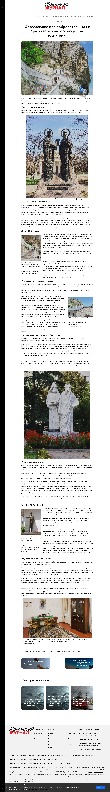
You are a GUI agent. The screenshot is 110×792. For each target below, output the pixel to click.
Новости (32, 16)
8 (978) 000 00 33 (99, 743)
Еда (49, 745)
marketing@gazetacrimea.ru (88, 745)
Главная (25, 16)
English (70, 745)
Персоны (51, 742)
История (51, 739)
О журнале (38, 733)
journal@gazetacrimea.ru (92, 749)
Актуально (40, 16)
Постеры (71, 742)
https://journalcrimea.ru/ (60, 774)
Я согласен (100, 787)
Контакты (37, 745)
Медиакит (71, 733)
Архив (36, 736)
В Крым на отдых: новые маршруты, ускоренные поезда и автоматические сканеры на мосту (81, 701)
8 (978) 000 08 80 (93, 739)
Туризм (50, 736)
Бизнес (50, 747)
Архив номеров (73, 736)
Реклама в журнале (41, 742)
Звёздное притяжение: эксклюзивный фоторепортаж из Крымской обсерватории (77, 663)
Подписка (37, 739)
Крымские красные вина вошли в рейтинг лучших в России (37, 663)
